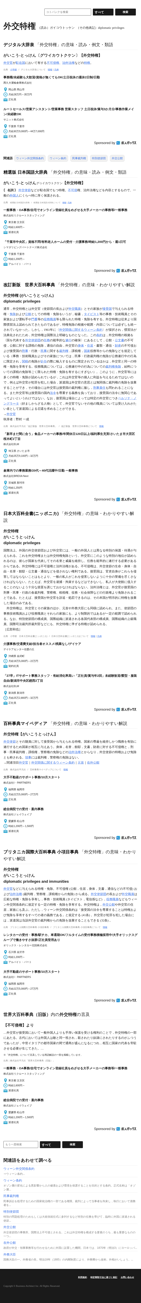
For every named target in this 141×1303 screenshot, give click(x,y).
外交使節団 (33, 340)
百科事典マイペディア (25, 723)
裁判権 (63, 351)
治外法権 (68, 63)
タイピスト (91, 314)
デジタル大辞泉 (18, 44)
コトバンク (20, 12)
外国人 (14, 195)
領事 (28, 757)
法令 (53, 393)
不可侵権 (53, 63)
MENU (6, 3)
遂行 (68, 340)
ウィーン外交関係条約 (30, 158)
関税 (25, 361)
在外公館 (93, 762)
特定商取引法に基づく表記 (103, 1277)
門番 (34, 319)
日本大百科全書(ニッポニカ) (31, 513)
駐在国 (20, 63)
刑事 (25, 351)
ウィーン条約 (58, 158)
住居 (90, 345)
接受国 (107, 308)
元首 (81, 762)
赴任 (44, 361)
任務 (47, 340)
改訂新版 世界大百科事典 (29, 284)
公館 (28, 314)
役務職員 (50, 319)
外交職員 (74, 308)
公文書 (119, 340)
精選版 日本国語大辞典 (25, 172)
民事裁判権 (79, 158)
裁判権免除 (113, 366)
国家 (87, 351)
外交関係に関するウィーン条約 (80, 329)
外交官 (8, 63)
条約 (99, 335)
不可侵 (72, 190)
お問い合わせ (127, 1277)
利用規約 (82, 1277)
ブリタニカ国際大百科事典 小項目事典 (41, 851)
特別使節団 (99, 158)
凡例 (56, 69)
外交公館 (117, 158)
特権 (87, 63)
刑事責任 (99, 387)
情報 (50, 69)
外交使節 (24, 190)
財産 (118, 345)
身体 (81, 345)
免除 (13, 314)
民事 (44, 351)
